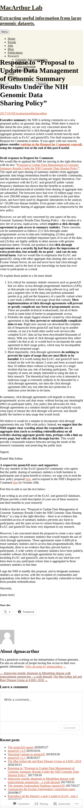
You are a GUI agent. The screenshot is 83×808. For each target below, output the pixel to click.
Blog (11, 49)
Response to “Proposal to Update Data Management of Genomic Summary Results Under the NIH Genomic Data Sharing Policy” (43, 772)
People (12, 42)
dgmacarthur (39, 113)
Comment (70, 727)
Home (11, 38)
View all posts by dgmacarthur (45, 666)
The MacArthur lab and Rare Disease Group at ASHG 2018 (41, 678)
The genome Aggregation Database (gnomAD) (36, 785)
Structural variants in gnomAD (26, 754)
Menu (5, 31)
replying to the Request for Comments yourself (50, 144)
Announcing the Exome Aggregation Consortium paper (41, 789)
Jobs (10, 45)
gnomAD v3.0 (16, 750)
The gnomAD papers (21, 747)
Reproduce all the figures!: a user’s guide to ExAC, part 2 (43, 796)
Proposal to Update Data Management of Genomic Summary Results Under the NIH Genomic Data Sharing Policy (39, 166)
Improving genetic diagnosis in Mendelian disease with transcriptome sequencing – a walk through (35, 674)
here (28, 479)
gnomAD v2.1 (16, 757)
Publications (15, 52)
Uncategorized (23, 113)
